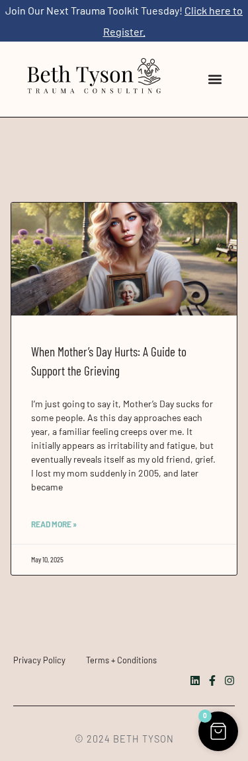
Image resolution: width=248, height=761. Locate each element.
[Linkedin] (195, 680)
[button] (215, 79)
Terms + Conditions (121, 660)
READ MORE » (54, 524)
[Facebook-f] (212, 680)
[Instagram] (229, 680)
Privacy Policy (39, 660)
